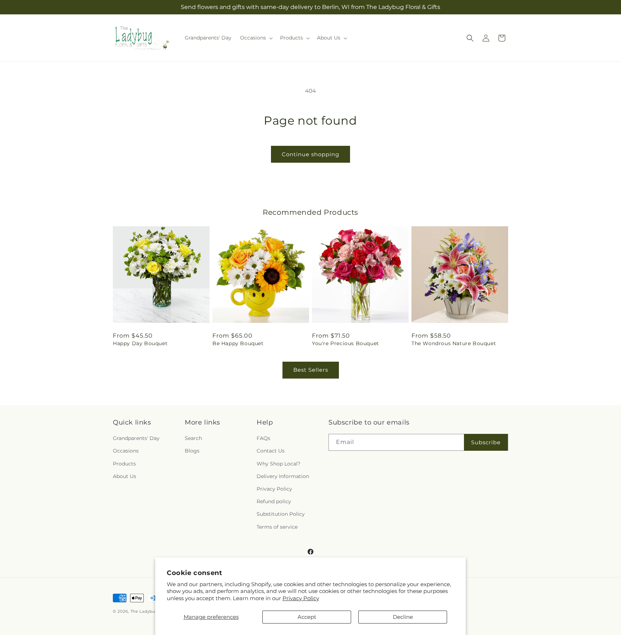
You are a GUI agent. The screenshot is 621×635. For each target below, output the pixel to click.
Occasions (126, 451)
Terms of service (277, 527)
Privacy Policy (300, 598)
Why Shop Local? (278, 463)
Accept (307, 616)
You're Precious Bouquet (345, 343)
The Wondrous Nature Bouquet (453, 343)
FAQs (263, 438)
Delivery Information (283, 476)
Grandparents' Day (136, 438)
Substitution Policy (281, 514)
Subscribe (486, 442)
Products (124, 463)
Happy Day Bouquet (140, 343)
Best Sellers (310, 369)
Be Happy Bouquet (238, 343)
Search (193, 438)
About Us (124, 476)
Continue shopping (310, 154)
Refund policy (274, 501)
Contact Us (271, 451)
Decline (403, 616)
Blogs (192, 451)
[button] (256, 37)
